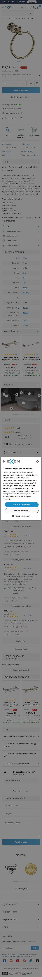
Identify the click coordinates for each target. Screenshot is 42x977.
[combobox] (37, 461)
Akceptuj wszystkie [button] (21, 504)
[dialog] (21, 488)
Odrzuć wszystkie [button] (21, 510)
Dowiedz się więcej (18, 499)
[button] (21, 516)
